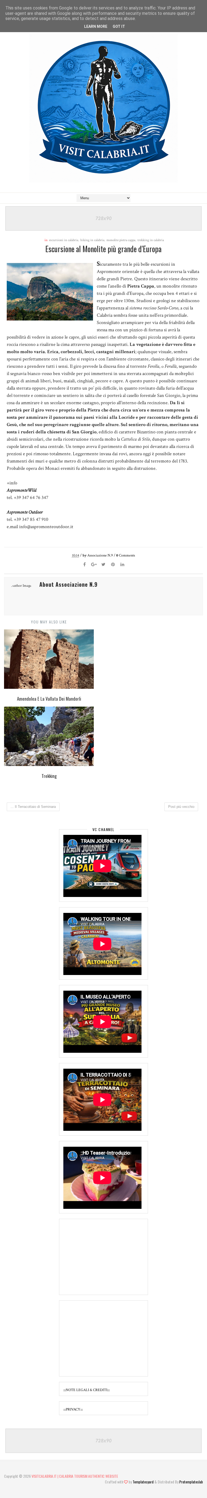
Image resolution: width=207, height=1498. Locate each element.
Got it (119, 26)
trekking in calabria (150, 240)
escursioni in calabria (63, 240)
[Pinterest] (113, 565)
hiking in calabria (92, 240)
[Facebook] (85, 565)
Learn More (95, 26)
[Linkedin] (122, 565)
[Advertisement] (103, 1258)
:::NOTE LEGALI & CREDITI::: (86, 1390)
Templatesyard (143, 1481)
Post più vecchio (181, 807)
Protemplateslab (191, 1481)
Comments (125, 555)
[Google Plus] (94, 565)
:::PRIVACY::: (73, 1409)
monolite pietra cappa (120, 240)
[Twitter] (103, 565)
